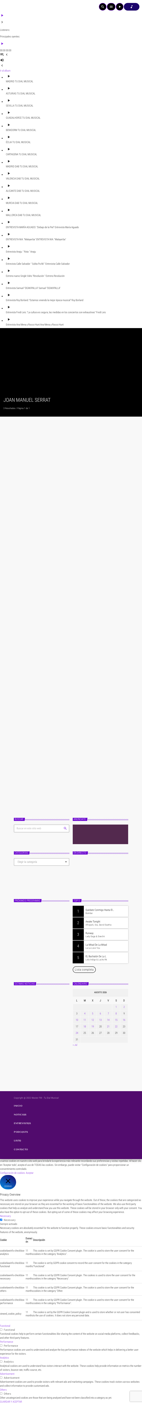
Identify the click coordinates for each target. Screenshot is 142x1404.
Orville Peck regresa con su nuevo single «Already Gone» (45, 1068)
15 (116, 1020)
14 (108, 1020)
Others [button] (3, 1389)
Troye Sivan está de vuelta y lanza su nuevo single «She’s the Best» (47, 1053)
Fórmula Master (85, 882)
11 (84, 1020)
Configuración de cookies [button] (12, 1172)
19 (92, 1026)
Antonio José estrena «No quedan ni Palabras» (44, 1038)
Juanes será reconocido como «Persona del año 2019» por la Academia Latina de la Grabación (70, 634)
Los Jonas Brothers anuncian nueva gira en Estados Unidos (47, 1009)
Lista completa (84, 969)
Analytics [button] (4, 1357)
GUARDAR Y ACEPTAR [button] (11, 1401)
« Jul (75, 1044)
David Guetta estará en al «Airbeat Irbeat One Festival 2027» (48, 1024)
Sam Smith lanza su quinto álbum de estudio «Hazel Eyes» (47, 995)
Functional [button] (5, 1325)
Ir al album (5, 70)
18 (84, 1026)
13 (100, 1020)
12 (92, 1020)
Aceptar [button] (30, 1172)
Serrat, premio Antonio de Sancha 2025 (53, 521)
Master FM (81, 876)
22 (116, 1026)
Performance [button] (6, 1341)
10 (77, 1020)
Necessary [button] (5, 1216)
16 (124, 1020)
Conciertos (25, 761)
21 (108, 1026)
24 (77, 1033)
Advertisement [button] (7, 1373)
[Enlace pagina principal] (12, 7)
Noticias (24, 514)
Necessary (9, 1220)
